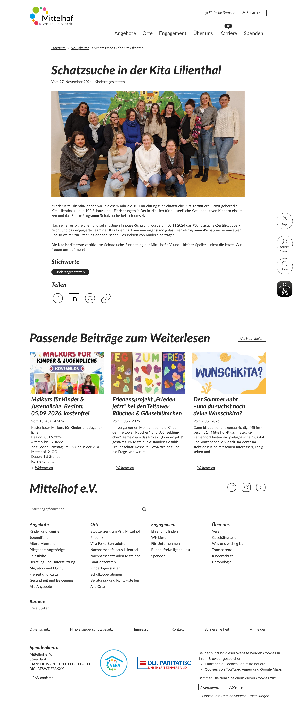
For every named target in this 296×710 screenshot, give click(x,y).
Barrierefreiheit (216, 629)
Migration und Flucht (46, 568)
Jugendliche (39, 538)
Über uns (203, 33)
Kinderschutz (222, 556)
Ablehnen (237, 687)
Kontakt (284, 247)
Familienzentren (103, 562)
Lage (285, 224)
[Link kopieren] (106, 299)
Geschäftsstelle (224, 538)
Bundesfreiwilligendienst (170, 550)
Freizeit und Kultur (44, 574)
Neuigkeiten (80, 48)
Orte (147, 33)
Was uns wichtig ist (227, 544)
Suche (284, 269)
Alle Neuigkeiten (252, 339)
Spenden (253, 33)
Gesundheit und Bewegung (51, 580)
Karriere (230, 32)
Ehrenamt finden (164, 531)
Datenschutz (40, 629)
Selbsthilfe (38, 556)
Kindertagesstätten (70, 272)
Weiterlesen (67, 468)
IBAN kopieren (42, 678)
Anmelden (258, 629)
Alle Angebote (41, 587)
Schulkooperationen (106, 574)
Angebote (125, 33)
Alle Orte (97, 587)
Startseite (58, 48)
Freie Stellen (40, 608)
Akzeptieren (209, 687)
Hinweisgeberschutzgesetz (91, 629)
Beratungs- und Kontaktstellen (114, 580)
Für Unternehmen (165, 544)
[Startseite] (52, 16)
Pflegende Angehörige (47, 550)
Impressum (143, 629)
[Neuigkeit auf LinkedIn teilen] (73, 298)
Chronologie (221, 562)
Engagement (172, 33)
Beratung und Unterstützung (52, 562)
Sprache (253, 13)
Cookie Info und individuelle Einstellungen (235, 696)
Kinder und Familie (44, 531)
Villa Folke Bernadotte (107, 544)
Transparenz (222, 550)
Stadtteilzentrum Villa (115, 531)
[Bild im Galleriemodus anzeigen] (148, 144)
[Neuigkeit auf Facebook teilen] (57, 298)
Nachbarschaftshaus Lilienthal (114, 550)
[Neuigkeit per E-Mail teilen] (90, 298)
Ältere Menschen (43, 544)
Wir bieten (159, 538)
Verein (217, 531)
